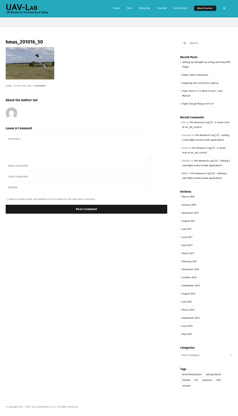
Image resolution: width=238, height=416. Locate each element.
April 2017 (187, 245)
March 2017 (188, 253)
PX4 (196, 380)
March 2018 (188, 196)
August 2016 (188, 293)
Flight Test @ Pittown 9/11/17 (198, 103)
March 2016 (188, 309)
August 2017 (188, 220)
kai (9, 85)
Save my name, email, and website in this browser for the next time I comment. (52, 199)
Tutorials (186, 385)
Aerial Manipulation (192, 374)
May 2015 (187, 334)
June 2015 (187, 326)
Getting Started (213, 374)
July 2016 (187, 301)
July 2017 (187, 229)
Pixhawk (186, 380)
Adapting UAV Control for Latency (200, 83)
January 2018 (189, 204)
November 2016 (190, 269)
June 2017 (187, 237)
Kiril (184, 173)
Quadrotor (207, 380)
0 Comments (40, 85)
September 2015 (191, 317)
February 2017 (189, 261)
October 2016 (189, 277)
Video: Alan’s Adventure (195, 74)
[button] (224, 8)
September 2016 (191, 285)
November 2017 (190, 212)
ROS (219, 380)
